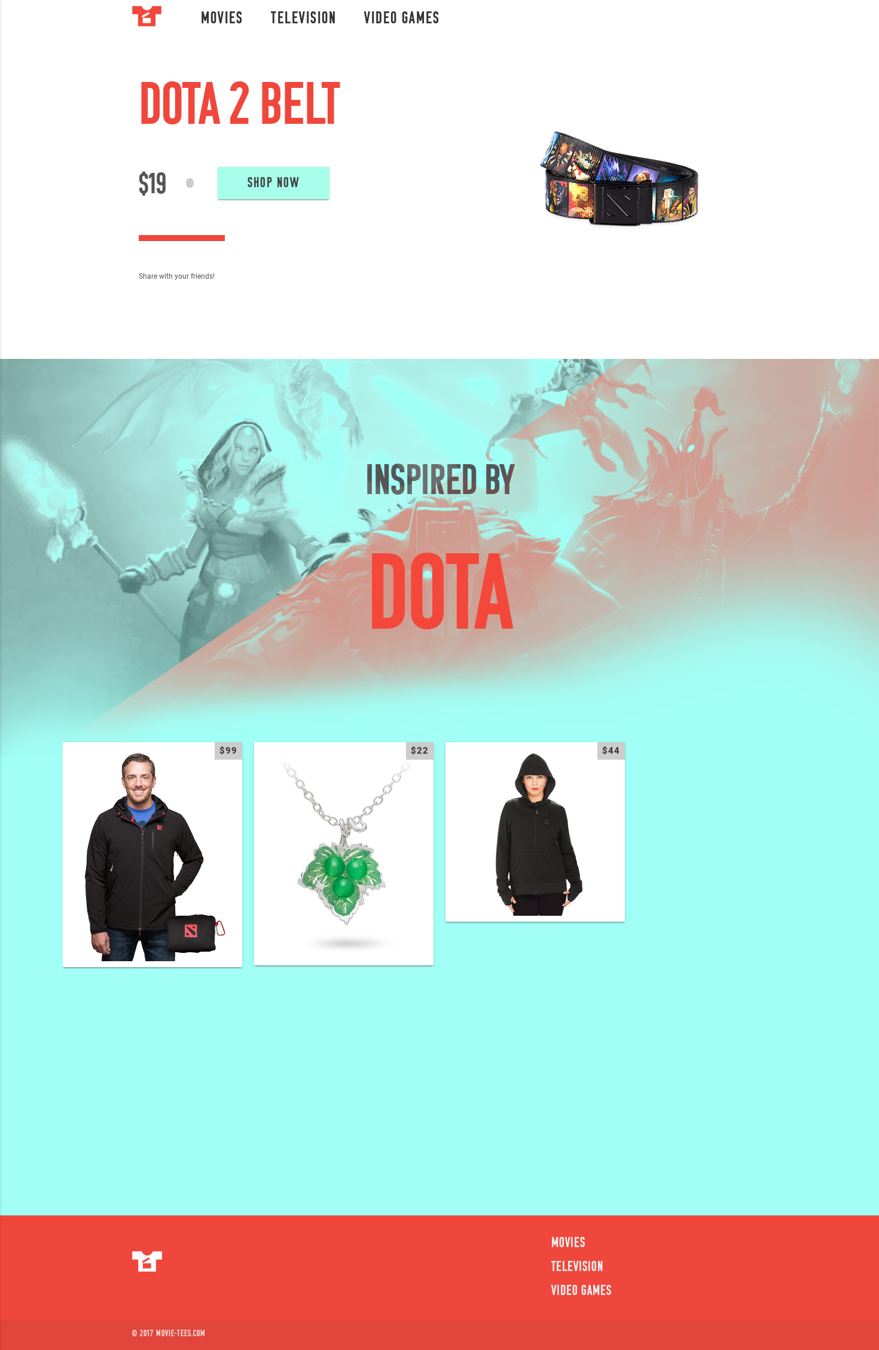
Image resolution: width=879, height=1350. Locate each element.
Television (304, 19)
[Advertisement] (440, 1084)
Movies (222, 19)
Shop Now (274, 183)
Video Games (402, 19)
